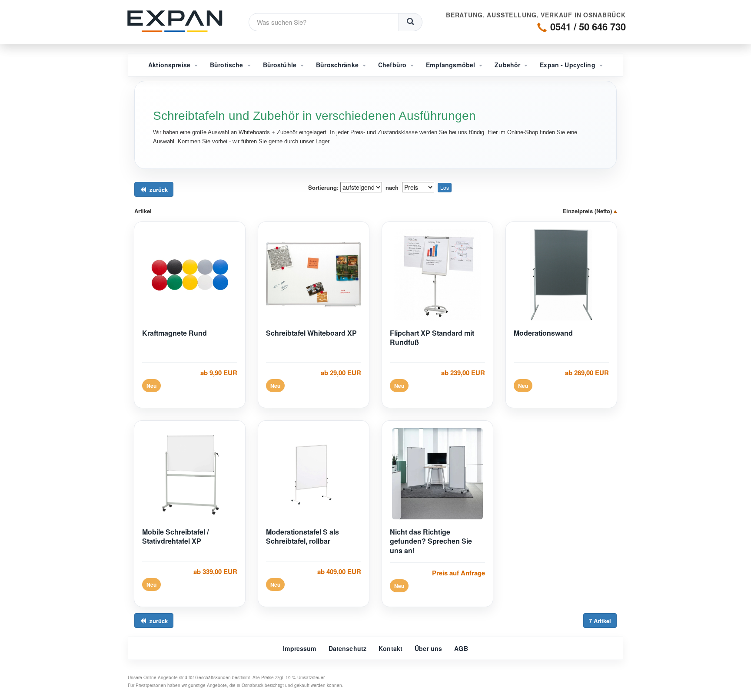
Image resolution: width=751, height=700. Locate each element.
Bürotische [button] (227, 64)
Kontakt (390, 648)
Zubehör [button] (508, 64)
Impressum (299, 648)
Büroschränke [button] (338, 64)
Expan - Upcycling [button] (568, 64)
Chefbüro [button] (393, 64)
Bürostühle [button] (281, 64)
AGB (461, 648)
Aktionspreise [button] (170, 64)
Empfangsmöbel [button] (451, 64)
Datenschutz (348, 648)
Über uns (428, 648)
